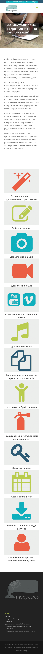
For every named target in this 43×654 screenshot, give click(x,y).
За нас (7, 616)
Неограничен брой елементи (21, 407)
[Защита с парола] (21, 453)
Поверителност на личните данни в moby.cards (18, 627)
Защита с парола (21, 467)
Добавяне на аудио (21, 346)
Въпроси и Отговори (12, 619)
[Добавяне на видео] (21, 271)
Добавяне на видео (21, 285)
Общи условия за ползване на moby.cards (20, 631)
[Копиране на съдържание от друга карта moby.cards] (21, 360)
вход (8, 2)
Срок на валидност (21, 496)
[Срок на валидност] (21, 482)
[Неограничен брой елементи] (21, 392)
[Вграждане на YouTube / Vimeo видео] (21, 299)
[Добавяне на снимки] (21, 242)
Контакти (8, 621)
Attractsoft (27, 648)
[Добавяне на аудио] (21, 331)
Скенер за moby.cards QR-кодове (25, 2)
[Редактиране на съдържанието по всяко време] (21, 421)
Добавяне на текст (22, 228)
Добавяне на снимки (21, 256)
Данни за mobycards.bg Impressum (17, 624)
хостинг (35, 648)
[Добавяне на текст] (21, 213)
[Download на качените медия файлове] (21, 510)
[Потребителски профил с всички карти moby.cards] (21, 542)
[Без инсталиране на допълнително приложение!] (21, 181)
